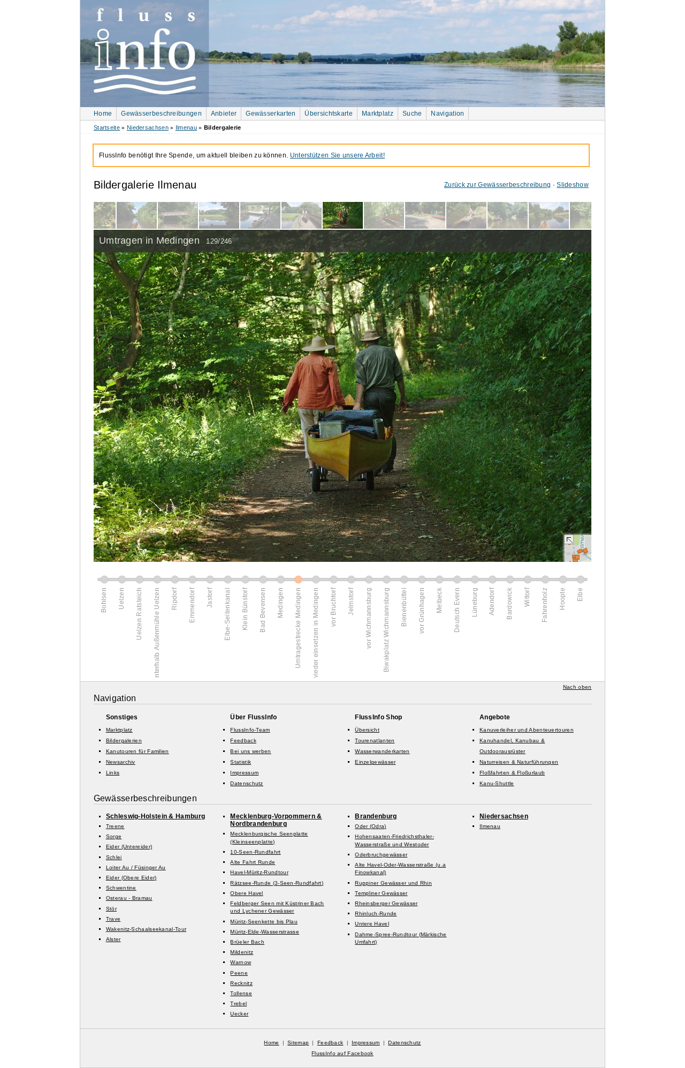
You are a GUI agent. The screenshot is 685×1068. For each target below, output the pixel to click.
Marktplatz (377, 113)
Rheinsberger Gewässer (386, 903)
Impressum (244, 773)
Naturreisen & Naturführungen (519, 762)
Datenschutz (246, 783)
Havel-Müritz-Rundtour (259, 872)
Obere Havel (246, 893)
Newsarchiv (120, 762)
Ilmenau (186, 127)
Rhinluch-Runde (376, 913)
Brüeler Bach (247, 942)
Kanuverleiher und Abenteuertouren (527, 730)
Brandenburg (376, 816)
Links (113, 773)
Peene (239, 973)
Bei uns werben (250, 751)
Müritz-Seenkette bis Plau (264, 921)
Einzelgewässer (375, 762)
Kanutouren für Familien (137, 751)
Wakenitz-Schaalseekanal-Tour (146, 929)
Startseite (107, 127)
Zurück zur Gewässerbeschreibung (497, 185)
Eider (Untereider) (129, 846)
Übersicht (367, 730)
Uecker (239, 1014)
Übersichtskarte (329, 113)
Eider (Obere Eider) (131, 878)
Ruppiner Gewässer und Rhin (393, 883)
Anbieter (224, 113)
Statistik (240, 762)
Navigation (447, 113)
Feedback (243, 740)
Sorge (114, 836)
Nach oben (577, 687)
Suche (412, 113)
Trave (113, 919)
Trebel (238, 1003)
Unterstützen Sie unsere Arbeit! (337, 155)
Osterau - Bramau (129, 898)
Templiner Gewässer (381, 893)
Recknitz (241, 983)
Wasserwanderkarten (382, 751)
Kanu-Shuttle (497, 783)
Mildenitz (241, 952)
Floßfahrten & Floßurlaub (512, 773)
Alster (113, 939)
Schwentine (121, 888)
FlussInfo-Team (250, 730)
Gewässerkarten (270, 113)
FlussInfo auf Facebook (342, 1053)
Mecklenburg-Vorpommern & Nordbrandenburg (276, 820)
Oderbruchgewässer (381, 855)
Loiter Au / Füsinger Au (136, 867)
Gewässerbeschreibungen (161, 113)
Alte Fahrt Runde (252, 862)
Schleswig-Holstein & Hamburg (155, 816)
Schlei (114, 857)
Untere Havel (372, 924)
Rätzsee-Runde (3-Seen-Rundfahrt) (276, 883)
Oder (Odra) (370, 826)
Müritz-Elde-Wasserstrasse (264, 932)
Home (103, 113)
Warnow (240, 962)
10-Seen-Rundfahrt (255, 852)
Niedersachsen (148, 127)
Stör (111, 909)
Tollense (241, 993)
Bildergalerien (124, 740)
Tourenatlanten (374, 740)
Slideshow (573, 185)
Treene (115, 826)
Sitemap (298, 1043)
